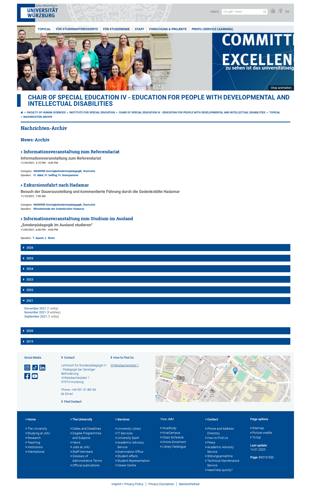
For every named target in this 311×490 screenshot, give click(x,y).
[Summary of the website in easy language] (273, 11)
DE (287, 11)
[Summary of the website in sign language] (280, 11)
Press (211, 442)
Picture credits (262, 433)
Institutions (35, 447)
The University (37, 428)
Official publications (86, 465)
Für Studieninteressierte (77, 29)
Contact (69, 357)
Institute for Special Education (92, 112)
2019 (29, 341)
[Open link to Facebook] (27, 376)
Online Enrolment (174, 442)
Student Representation (133, 461)
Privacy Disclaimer (161, 484)
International (35, 452)
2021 (29, 300)
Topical (44, 29)
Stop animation (281, 88)
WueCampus (171, 433)
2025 (29, 258)
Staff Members (82, 452)
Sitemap (258, 428)
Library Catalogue (174, 446)
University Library (129, 428)
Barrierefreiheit (189, 484)
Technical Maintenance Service (223, 463)
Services (123, 419)
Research (34, 438)
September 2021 (35, 316)
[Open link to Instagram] (27, 367)
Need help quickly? (220, 470)
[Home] (22, 112)
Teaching (33, 442)
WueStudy (169, 428)
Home (31, 419)
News (76, 442)
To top (256, 437)
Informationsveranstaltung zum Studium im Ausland (78, 218)
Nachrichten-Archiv (37, 116)
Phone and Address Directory (220, 431)
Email (69, 394)
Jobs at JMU (81, 447)
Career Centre (126, 465)
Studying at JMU (38, 433)
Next (285, 58)
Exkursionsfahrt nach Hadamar (56, 185)
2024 (29, 269)
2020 (29, 331)
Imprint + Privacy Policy (127, 484)
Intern (214, 11)
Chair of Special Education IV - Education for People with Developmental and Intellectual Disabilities (159, 100)
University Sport (128, 438)
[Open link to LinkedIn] (42, 367)
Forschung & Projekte (168, 29)
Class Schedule (173, 437)
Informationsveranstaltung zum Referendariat (72, 151)
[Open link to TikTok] (35, 367)
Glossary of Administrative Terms (87, 458)
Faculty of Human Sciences (46, 112)
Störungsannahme (220, 456)
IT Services (125, 433)
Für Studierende (116, 29)
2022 (29, 290)
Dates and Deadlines (86, 428)
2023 (29, 279)
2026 (29, 247)
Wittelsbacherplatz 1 (125, 365)
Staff (139, 29)
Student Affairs (127, 456)
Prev (25, 58)
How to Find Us (123, 357)
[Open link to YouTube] (35, 376)
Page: (254, 457)
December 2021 (35, 308)
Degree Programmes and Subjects (86, 435)
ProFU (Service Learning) (212, 29)
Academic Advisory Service (130, 445)
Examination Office (130, 452)
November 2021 (35, 312)
